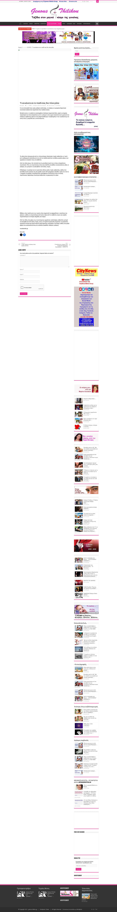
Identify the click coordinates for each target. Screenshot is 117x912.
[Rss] (83, 1)
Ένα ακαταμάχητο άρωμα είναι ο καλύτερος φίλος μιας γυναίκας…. (91, 464)
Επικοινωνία (73, 1)
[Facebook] (86, 1)
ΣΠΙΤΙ (63, 23)
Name (22, 269)
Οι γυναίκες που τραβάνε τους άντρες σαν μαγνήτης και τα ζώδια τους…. (90, 732)
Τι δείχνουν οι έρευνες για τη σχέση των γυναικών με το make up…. (91, 471)
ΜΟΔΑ (31, 23)
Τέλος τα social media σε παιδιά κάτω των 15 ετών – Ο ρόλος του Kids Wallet (90, 627)
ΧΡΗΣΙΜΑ (79, 23)
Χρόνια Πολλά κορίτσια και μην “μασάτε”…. (30, 894)
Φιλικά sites (63, 1)
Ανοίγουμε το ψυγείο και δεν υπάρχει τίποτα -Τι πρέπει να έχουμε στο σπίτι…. (91, 765)
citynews (22, 105)
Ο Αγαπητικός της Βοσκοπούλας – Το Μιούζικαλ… (88, 566)
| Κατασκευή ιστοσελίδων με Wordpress (72, 909)
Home (20, 23)
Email (21, 274)
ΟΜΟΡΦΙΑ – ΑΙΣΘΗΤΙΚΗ (40, 23)
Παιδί (39, 105)
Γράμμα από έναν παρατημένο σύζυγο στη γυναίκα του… (90, 521)
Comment (23, 255)
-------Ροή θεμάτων (35, 105)
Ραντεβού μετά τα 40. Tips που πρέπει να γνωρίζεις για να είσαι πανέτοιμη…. (91, 449)
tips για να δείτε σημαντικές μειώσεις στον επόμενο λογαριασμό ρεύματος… (90, 642)
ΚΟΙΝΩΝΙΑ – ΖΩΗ (71, 23)
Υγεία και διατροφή (43, 105)
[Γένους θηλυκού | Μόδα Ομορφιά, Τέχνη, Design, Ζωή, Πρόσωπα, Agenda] (55, 12)
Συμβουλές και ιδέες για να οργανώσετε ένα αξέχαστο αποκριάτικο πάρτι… (90, 407)
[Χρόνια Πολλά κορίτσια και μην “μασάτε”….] (21, 894)
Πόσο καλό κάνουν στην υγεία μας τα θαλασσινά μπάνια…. (90, 669)
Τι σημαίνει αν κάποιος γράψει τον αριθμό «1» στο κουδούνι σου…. (90, 656)
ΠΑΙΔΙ (59, 23)
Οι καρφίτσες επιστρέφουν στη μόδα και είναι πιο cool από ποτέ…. (90, 478)
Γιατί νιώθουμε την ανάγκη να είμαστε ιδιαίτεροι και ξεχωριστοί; (90, 649)
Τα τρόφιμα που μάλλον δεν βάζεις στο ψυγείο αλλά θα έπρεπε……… (90, 201)
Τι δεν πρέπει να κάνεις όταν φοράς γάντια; (28, 244)
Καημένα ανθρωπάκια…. (90, 398)
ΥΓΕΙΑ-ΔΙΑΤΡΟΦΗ (52, 23)
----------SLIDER (27, 47)
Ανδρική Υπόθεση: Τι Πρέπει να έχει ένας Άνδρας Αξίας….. (91, 501)
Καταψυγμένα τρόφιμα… (90, 186)
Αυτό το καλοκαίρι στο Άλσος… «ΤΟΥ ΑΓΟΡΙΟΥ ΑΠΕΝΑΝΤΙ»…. (90, 559)
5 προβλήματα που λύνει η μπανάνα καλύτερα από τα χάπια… (46, 28)
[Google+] (85, 1)
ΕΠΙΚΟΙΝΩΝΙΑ (86, 23)
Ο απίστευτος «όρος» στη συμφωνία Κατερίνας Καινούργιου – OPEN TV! (61, 245)
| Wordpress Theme (43, 909)
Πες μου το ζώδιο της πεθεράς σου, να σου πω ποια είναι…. (90, 718)
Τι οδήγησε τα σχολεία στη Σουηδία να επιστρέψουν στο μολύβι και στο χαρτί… (90, 634)
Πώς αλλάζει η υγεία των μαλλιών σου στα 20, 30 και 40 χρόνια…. (90, 751)
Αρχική (20, 47)
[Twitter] (88, 1)
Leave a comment (51, 105)
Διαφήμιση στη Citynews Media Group (45, 1)
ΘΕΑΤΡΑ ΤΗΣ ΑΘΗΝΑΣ (89, 580)
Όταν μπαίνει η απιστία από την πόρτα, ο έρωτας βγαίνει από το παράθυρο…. (91, 711)
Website (22, 279)
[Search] (97, 1)
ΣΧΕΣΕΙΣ (25, 23)
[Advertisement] (44, 88)
